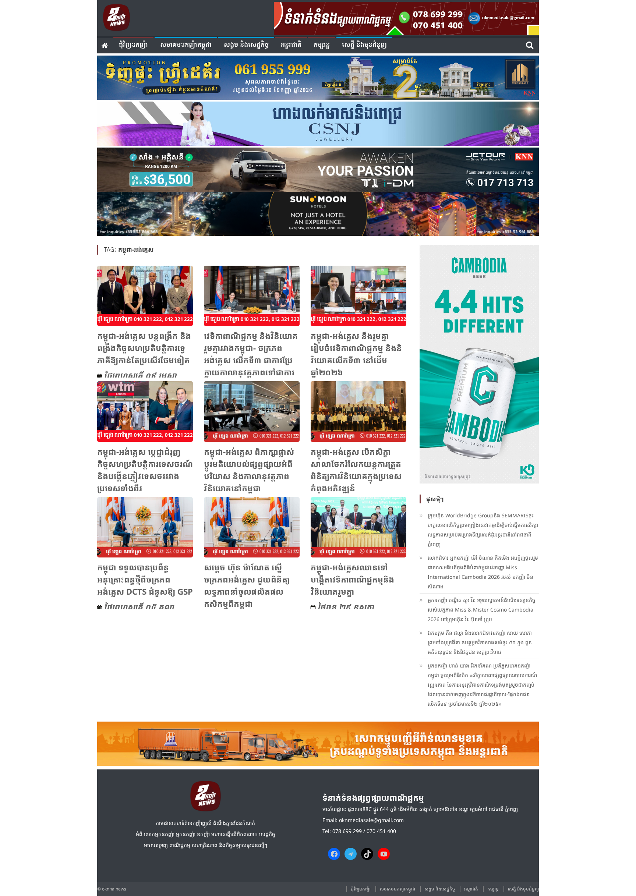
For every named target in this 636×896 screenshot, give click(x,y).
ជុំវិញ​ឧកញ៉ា (133, 45)
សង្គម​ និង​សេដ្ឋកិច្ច (246, 45)
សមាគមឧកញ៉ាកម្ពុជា (186, 45)
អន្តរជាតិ (291, 45)
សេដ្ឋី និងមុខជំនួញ (364, 45)
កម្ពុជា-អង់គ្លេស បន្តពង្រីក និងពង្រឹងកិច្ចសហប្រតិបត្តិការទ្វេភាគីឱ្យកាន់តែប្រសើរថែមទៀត (144, 347)
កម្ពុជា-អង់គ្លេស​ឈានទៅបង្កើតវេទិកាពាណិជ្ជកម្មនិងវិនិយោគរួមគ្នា (352, 579)
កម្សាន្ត (322, 45)
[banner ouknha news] (406, 17)
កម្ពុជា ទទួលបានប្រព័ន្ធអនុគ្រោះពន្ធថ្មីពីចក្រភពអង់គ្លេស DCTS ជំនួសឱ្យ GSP (145, 579)
